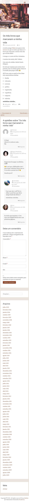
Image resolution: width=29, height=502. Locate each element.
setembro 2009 (7, 470)
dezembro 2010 (7, 432)
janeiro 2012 (6, 399)
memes (5, 50)
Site (4, 269)
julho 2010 (6, 444)
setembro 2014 (7, 353)
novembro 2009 (7, 465)
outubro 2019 (6, 315)
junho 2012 (6, 386)
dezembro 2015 (7, 332)
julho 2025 (6, 307)
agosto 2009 (6, 472)
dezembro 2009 (7, 462)
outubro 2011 (6, 406)
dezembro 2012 (7, 371)
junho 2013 (6, 360)
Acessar (5, 489)
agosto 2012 (6, 381)
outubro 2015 (6, 337)
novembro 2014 (7, 348)
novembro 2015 (7, 335)
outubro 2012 (6, 376)
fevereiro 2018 (7, 325)
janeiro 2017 (6, 327)
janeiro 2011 (6, 429)
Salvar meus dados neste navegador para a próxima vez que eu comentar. (14, 278)
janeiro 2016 (6, 330)
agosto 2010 (6, 442)
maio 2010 (6, 449)
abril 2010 (5, 452)
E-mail (5, 263)
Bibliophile (7, 104)
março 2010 (6, 454)
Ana (13, 205)
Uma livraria (24, 113)
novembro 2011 (7, 404)
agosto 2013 (6, 355)
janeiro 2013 (6, 368)
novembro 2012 (7, 373)
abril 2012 (5, 391)
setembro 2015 (7, 340)
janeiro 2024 (6, 312)
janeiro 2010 (6, 460)
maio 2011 (6, 419)
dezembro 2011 (7, 401)
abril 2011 (5, 421)
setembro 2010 (7, 439)
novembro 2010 (7, 434)
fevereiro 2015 (7, 343)
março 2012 (6, 393)
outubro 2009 (7, 467)
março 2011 (6, 424)
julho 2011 (6, 414)
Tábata (14, 48)
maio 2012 (6, 388)
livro (15, 104)
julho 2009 (6, 475)
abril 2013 (5, 365)
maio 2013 (6, 363)
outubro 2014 (6, 350)
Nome (5, 257)
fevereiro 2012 (7, 396)
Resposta (22, 147)
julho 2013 (6, 358)
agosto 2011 (6, 411)
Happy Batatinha (16, 151)
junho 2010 (6, 447)
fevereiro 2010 (7, 457)
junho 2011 (6, 416)
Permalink (15, 135)
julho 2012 (6, 383)
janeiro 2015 (6, 345)
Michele (14, 130)
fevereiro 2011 (7, 426)
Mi (19, 45)
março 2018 (6, 322)
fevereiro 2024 (7, 310)
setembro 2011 (7, 409)
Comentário (7, 239)
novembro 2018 (7, 320)
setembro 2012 (7, 378)
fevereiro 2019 (7, 317)
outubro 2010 (6, 437)
